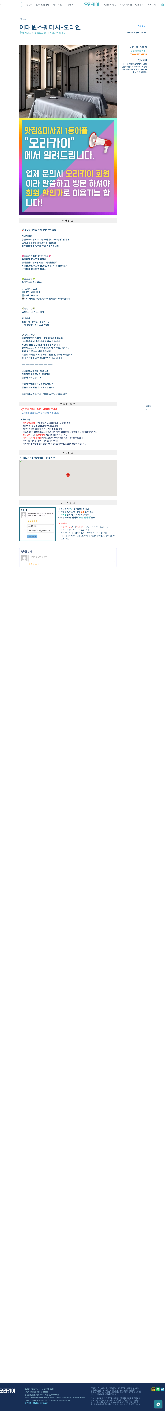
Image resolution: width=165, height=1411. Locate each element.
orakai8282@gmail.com (39, 1400)
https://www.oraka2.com (55, 393)
